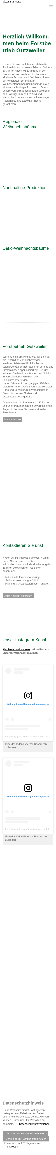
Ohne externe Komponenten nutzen (25, 1138)
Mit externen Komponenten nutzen (25, 1133)
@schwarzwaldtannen (16, 649)
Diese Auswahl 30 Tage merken (23, 1143)
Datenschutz (25, 1063)
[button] (51, 6)
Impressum (9, 1063)
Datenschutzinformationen (34, 1123)
